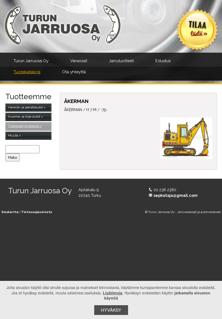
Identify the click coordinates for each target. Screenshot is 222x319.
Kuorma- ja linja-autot (24, 116)
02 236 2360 (165, 189)
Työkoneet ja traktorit (23, 126)
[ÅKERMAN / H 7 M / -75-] (186, 138)
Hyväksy (111, 310)
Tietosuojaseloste (36, 212)
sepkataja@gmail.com (176, 195)
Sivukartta (10, 212)
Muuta (13, 135)
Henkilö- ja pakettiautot (25, 107)
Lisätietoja (112, 292)
